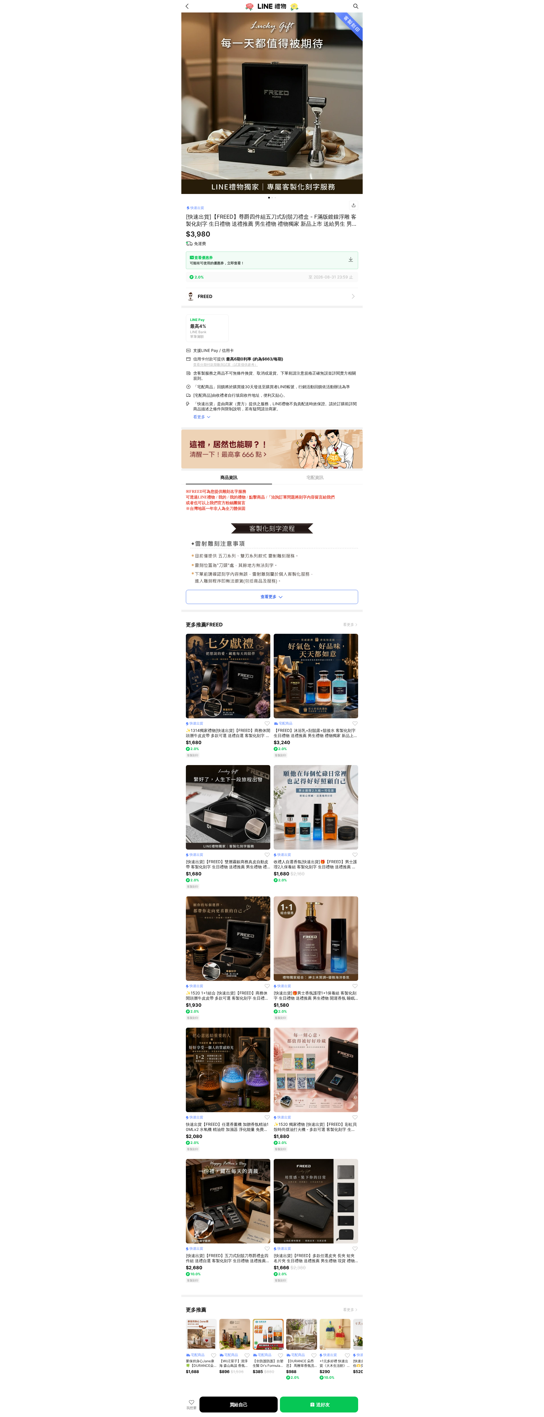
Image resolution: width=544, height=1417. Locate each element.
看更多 (348, 624)
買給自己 (239, 1404)
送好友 (323, 1404)
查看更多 (269, 596)
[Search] (356, 6)
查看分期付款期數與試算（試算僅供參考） (225, 364)
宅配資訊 (315, 477)
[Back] (188, 6)
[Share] (353, 205)
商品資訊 (228, 477)
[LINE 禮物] (272, 6)
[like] (267, 723)
